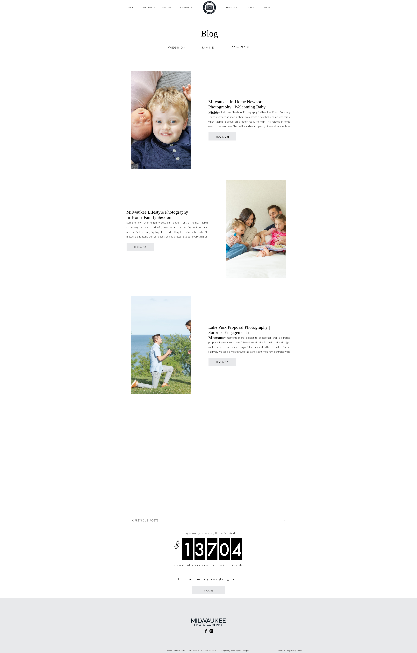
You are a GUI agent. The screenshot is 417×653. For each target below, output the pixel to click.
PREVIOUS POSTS (147, 520)
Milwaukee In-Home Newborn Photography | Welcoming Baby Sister (237, 107)
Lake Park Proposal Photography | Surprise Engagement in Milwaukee (239, 332)
